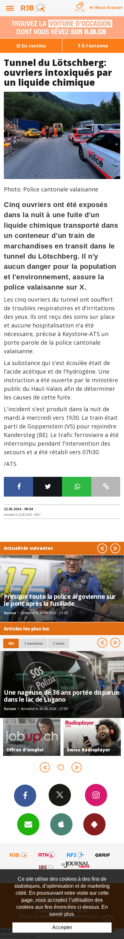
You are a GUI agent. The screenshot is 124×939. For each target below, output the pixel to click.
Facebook (25, 796)
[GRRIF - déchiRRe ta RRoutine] (103, 854)
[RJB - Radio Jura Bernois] (18, 854)
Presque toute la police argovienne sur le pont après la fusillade (60, 599)
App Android (94, 824)
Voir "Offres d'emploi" (31, 737)
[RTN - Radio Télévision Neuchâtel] (47, 854)
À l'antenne (94, 46)
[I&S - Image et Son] (47, 867)
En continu (33, 46)
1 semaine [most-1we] (33, 643)
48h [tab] (11, 643)
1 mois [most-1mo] (59, 643)
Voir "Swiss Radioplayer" (92, 737)
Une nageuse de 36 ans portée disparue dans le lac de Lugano (61, 695)
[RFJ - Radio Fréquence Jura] (75, 854)
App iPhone (61, 824)
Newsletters (28, 824)
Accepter (62, 927)
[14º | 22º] (79, 0)
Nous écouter (109, 7)
